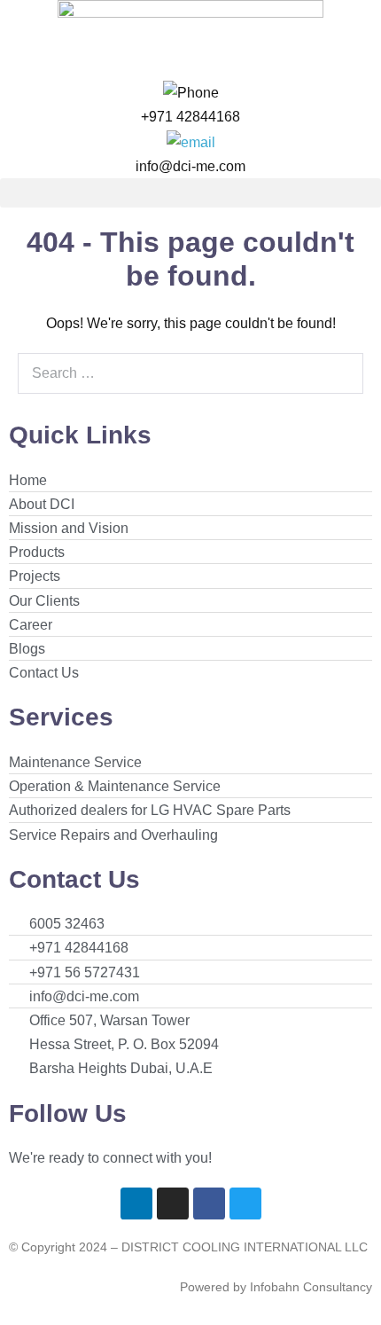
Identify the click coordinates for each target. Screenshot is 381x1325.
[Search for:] (190, 372)
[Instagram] (173, 1203)
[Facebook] (209, 1203)
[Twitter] (245, 1203)
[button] (190, 193)
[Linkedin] (136, 1203)
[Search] (340, 373)
